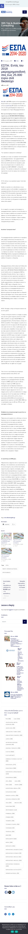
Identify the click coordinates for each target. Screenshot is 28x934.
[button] (2, 6)
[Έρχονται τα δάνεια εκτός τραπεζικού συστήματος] (18, 536)
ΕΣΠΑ (7, 565)
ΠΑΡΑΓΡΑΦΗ (10, 806)
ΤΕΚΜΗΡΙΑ (10, 821)
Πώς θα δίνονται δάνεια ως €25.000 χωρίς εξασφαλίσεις (6, 541)
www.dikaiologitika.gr (9, 517)
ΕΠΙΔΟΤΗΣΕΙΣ (11, 768)
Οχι (16, 931)
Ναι (12, 931)
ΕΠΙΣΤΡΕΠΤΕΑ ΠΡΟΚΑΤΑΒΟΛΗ (13, 773)
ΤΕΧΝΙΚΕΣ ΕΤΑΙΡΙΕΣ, (12, 824)
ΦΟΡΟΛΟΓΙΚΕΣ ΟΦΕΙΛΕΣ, (14, 860)
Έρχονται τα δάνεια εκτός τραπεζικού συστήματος (17, 541)
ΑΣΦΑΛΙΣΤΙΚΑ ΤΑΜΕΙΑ (13, 731)
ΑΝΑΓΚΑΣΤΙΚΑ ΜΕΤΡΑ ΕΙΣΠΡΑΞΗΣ (11, 723)
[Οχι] (26, 928)
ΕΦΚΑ (9, 784)
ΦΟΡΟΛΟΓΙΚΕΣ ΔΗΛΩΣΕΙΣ (14, 849)
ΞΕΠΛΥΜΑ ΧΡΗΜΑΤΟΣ (13, 799)
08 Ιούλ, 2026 (20, 649)
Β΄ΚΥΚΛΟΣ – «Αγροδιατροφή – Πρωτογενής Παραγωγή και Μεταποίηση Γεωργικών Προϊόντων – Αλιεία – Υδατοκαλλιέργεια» (16, 642)
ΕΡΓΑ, (9, 781)
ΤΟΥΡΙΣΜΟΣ (10, 828)
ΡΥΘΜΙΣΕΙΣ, (10, 813)
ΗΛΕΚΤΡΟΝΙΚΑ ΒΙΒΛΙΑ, (13, 788)
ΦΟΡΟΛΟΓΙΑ (10, 846)
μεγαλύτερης (9, 105)
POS (8, 719)
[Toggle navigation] (24, 12)
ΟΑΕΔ (9, 803)
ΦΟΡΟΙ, (9, 842)
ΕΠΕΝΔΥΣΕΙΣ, (11, 764)
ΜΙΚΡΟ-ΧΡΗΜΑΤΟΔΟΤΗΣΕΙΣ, (9, 569)
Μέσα (2, 101)
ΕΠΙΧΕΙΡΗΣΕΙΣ (11, 777)
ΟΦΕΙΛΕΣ (18, 803)
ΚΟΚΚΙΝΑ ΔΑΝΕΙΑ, (12, 795)
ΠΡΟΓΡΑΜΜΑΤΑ (6, 572)
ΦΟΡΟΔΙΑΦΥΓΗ (11, 839)
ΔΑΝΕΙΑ (9, 739)
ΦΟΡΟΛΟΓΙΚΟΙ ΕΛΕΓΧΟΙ (13, 869)
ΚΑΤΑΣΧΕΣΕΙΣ (11, 792)
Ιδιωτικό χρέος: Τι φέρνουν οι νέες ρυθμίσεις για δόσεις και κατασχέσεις (21, 656)
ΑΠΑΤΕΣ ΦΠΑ (10, 728)
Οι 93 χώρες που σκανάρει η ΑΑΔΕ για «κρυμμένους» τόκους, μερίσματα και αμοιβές (20, 670)
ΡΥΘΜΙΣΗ (10, 817)
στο (6, 101)
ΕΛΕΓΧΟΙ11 (10, 755)
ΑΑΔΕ (17, 719)
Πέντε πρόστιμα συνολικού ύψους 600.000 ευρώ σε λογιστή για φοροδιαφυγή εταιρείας (20, 685)
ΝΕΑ (17, 61)
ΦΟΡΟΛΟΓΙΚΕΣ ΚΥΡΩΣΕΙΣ (13, 853)
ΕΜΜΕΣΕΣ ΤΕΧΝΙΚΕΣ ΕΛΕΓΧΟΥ (14, 760)
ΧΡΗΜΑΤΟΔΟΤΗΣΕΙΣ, (12, 873)
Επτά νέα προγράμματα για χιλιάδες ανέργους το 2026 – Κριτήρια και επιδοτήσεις (16, 696)
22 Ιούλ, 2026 (14, 636)
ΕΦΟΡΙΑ (18, 784)
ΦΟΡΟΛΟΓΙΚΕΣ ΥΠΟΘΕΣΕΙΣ (13, 865)
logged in (10, 610)
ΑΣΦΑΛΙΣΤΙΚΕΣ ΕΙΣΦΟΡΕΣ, (14, 735)
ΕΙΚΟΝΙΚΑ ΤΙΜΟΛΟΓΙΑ (13, 748)
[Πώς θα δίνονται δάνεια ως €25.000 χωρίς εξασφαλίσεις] (6, 536)
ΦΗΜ (8, 835)
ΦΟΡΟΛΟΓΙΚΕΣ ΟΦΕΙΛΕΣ (13, 857)
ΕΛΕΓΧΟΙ (10, 752)
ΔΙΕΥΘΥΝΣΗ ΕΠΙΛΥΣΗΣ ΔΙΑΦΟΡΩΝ (11, 743)
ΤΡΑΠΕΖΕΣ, (10, 831)
